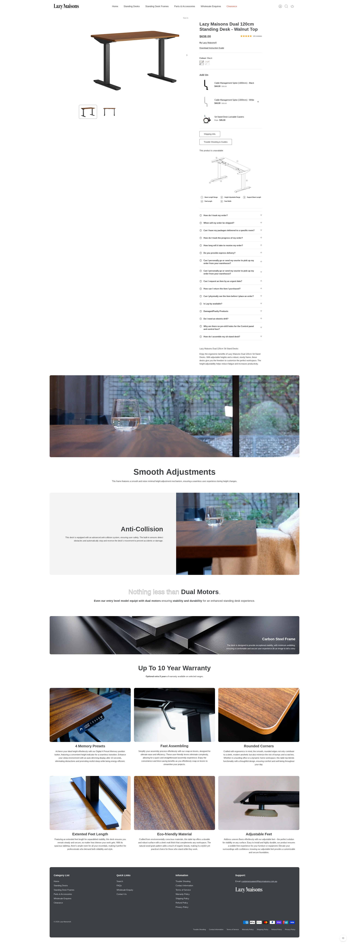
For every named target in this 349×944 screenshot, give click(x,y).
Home (115, 6)
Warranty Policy (183, 894)
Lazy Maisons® (210, 43)
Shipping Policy (182, 898)
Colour (205, 58)
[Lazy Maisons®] (66, 6)
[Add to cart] (258, 101)
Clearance (232, 6)
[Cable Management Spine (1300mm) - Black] (206, 84)
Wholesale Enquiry (125, 890)
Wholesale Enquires (211, 6)
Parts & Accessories (184, 6)
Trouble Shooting (183, 881)
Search (120, 881)
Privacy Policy (182, 907)
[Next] (187, 55)
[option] (135, 58)
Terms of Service (183, 890)
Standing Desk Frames (157, 6)
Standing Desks (132, 6)
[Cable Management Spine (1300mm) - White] (206, 101)
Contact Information (184, 885)
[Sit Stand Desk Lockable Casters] (206, 118)
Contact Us (122, 894)
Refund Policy (182, 903)
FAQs (119, 885)
